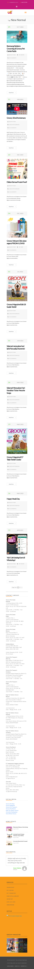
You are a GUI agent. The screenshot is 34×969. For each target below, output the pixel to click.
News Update (10, 966)
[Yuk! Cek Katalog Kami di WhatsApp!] (17, 544)
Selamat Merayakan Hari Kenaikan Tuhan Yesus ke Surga (16, 390)
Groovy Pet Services (14, 124)
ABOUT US (17, 966)
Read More (11, 92)
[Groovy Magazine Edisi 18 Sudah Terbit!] (17, 288)
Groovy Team (12, 54)
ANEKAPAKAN (10, 904)
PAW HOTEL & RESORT (13, 896)
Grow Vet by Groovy (11, 813)
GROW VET (10, 899)
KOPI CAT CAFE (11, 902)
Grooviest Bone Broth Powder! (20, 841)
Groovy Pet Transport (11, 807)
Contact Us (23, 966)
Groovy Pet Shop (10, 803)
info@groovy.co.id (13, 2)
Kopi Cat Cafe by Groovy (12, 810)
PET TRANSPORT (11, 893)
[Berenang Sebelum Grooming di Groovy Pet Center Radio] (17, 36)
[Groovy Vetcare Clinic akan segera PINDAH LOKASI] (17, 227)
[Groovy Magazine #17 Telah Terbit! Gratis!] (17, 440)
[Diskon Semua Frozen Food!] (17, 168)
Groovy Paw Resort (11, 808)
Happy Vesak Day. (13, 499)
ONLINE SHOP (10, 887)
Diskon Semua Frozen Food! (17, 182)
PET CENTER (10, 890)
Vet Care (21, 247)
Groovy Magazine (10, 805)
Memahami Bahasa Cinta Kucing (20, 827)
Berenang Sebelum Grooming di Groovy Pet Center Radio (16, 48)
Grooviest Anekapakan (11, 812)
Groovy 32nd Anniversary (16, 118)
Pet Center (21, 54)
